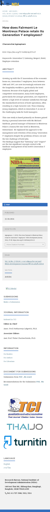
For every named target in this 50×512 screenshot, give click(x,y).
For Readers (8, 354)
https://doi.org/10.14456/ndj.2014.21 (21, 52)
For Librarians (9, 361)
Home (5, 11)
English (7, 464)
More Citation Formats (15, 244)
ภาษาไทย (7, 467)
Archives (13, 11)
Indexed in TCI (10, 319)
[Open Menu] (2, 2)
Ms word (28, 377)
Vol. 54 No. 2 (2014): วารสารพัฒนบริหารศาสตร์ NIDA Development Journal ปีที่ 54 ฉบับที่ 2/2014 (21, 15)
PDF (8, 205)
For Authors (8, 358)
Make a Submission (12, 302)
